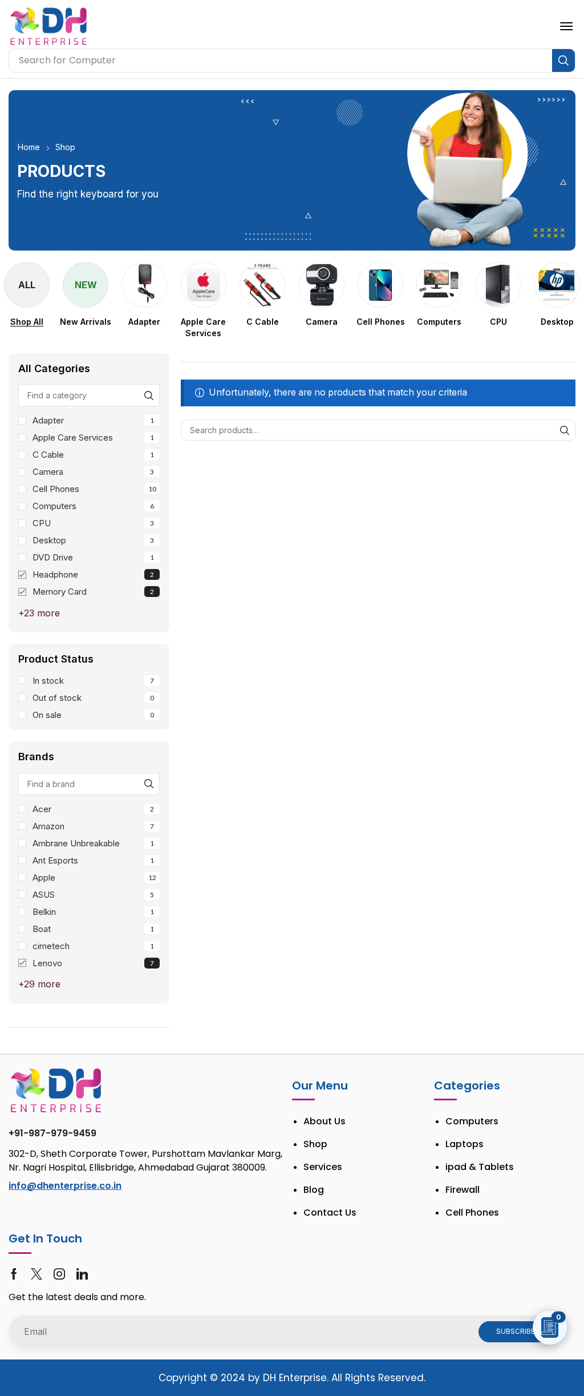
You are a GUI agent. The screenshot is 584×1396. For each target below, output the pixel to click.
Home (29, 147)
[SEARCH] (564, 430)
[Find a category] (148, 395)
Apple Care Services (93, 437)
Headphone (93, 574)
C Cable (93, 454)
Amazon (93, 826)
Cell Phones (94, 488)
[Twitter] (36, 1274)
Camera (93, 471)
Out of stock (93, 697)
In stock (93, 680)
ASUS (93, 894)
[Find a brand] (148, 783)
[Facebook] (14, 1274)
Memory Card (93, 591)
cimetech (93, 946)
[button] (566, 26)
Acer (93, 809)
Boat (93, 928)
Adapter (93, 420)
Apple (94, 877)
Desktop (93, 540)
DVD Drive (93, 557)
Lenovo (93, 963)
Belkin (93, 911)
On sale (93, 714)
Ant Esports (93, 860)
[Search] (563, 60)
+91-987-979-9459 (52, 1133)
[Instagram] (59, 1274)
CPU (93, 523)
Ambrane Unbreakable (93, 843)
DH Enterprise (295, 1378)
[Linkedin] (82, 1274)
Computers (93, 506)
